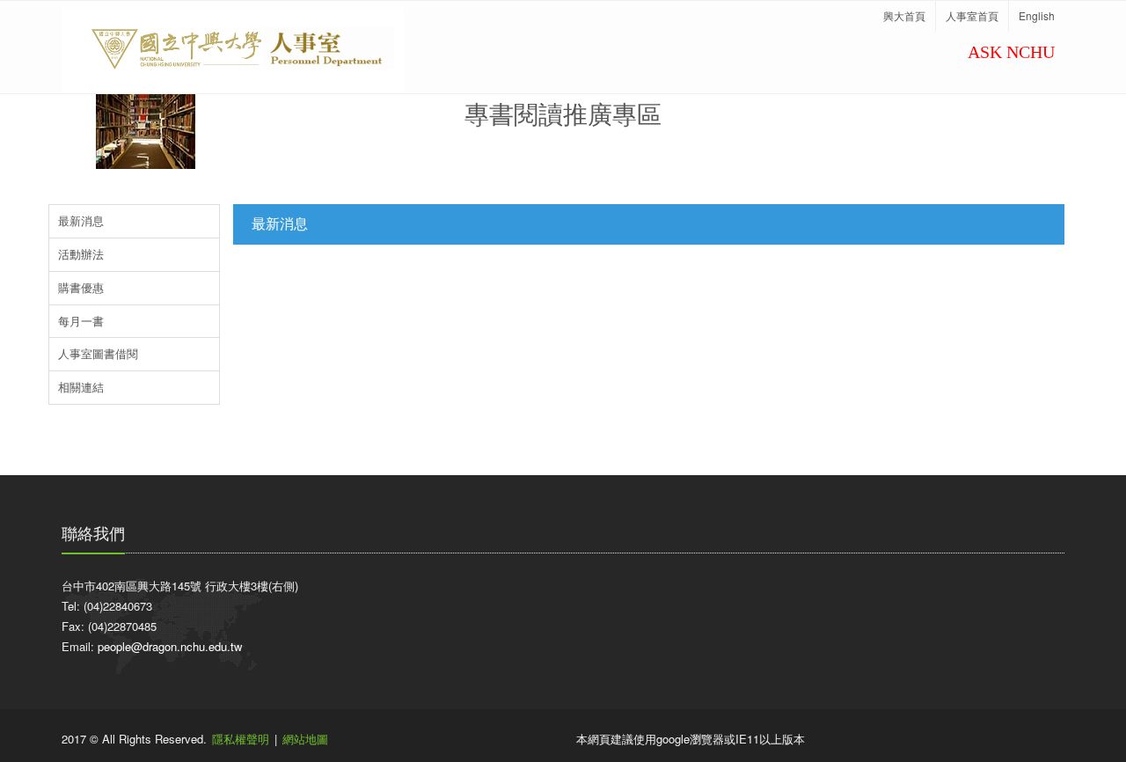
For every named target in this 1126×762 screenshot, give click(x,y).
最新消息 (81, 220)
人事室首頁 (972, 15)
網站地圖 (305, 738)
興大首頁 (904, 15)
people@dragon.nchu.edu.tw (170, 646)
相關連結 (81, 386)
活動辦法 (81, 253)
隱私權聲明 (240, 738)
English (1037, 15)
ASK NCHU (1011, 52)
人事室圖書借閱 (98, 353)
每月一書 (81, 320)
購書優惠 (81, 287)
